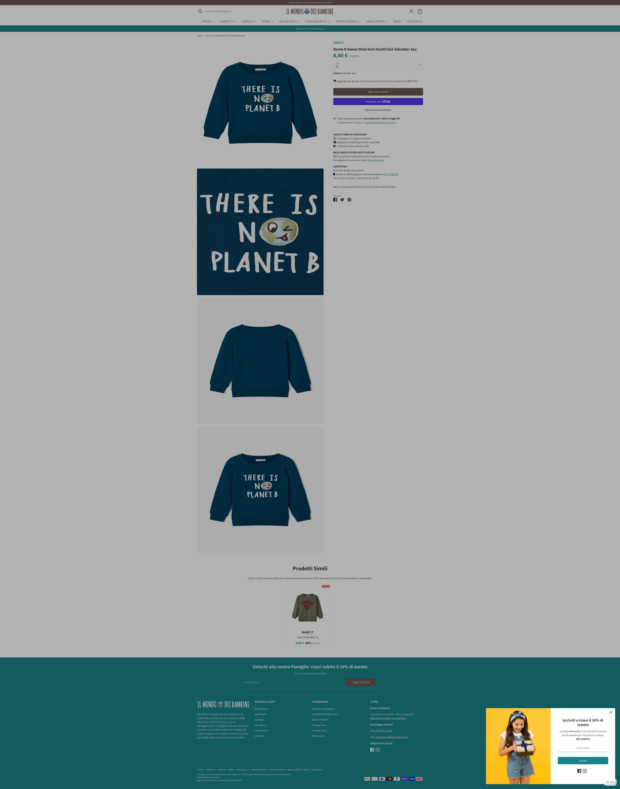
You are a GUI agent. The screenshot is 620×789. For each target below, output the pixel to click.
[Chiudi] (611, 712)
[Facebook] (579, 771)
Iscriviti (583, 760)
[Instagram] (585, 771)
